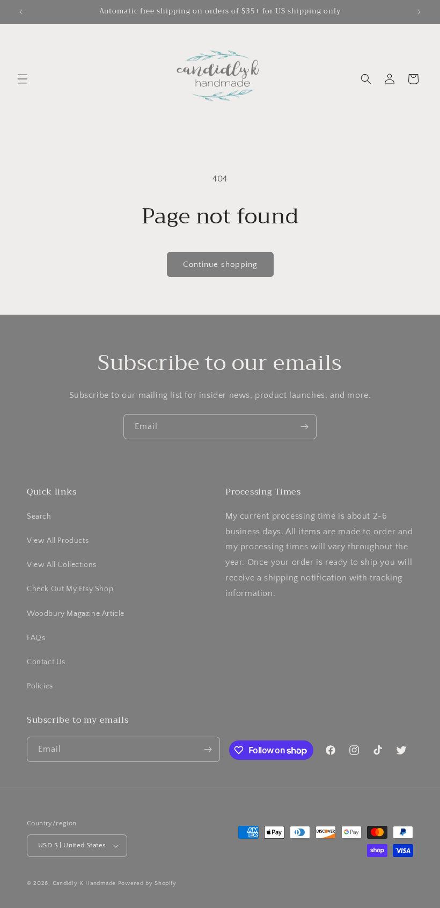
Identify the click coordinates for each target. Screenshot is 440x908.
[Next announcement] (419, 12)
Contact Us (46, 662)
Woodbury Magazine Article (75, 613)
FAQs (36, 638)
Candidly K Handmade (84, 883)
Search (39, 516)
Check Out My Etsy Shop (70, 589)
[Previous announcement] (21, 12)
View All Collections (62, 565)
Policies (40, 686)
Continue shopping (220, 264)
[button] (22, 79)
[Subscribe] (304, 426)
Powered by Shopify (147, 883)
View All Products (58, 540)
